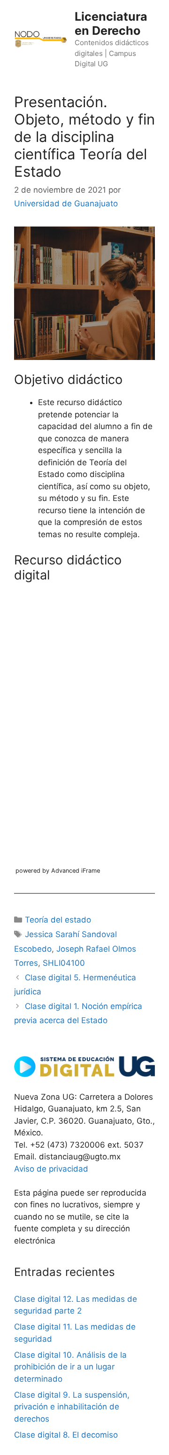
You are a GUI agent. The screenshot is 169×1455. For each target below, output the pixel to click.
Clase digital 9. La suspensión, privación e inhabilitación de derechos (72, 1407)
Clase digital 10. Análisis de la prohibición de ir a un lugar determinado (70, 1367)
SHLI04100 (64, 963)
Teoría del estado (58, 919)
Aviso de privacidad (51, 1168)
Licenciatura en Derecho (111, 23)
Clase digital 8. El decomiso (66, 1434)
